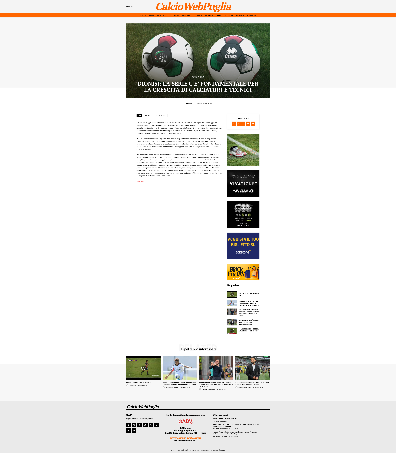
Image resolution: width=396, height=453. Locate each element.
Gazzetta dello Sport (172, 387)
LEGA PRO (140, 181)
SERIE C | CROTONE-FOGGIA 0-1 (139, 383)
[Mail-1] (128, 430)
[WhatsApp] (243, 124)
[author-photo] (127, 385)
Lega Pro (188, 103)
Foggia (215, 421)
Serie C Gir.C (198, 77)
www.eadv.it (177, 437)
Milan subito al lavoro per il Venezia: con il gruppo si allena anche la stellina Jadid (249, 303)
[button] (130, 6)
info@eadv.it (194, 437)
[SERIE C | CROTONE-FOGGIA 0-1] (232, 294)
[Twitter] (239, 124)
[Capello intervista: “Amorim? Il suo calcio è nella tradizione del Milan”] (232, 322)
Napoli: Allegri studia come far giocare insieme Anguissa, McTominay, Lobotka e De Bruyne (249, 313)
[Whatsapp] (151, 425)
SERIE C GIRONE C (160, 115)
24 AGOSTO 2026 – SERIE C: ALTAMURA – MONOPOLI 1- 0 (249, 331)
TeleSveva (132, 385)
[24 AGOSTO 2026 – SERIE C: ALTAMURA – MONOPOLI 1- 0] (232, 331)
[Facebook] (234, 124)
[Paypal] (134, 430)
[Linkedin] (248, 124)
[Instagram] (139, 425)
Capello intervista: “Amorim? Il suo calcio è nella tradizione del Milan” (249, 322)
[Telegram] (253, 124)
